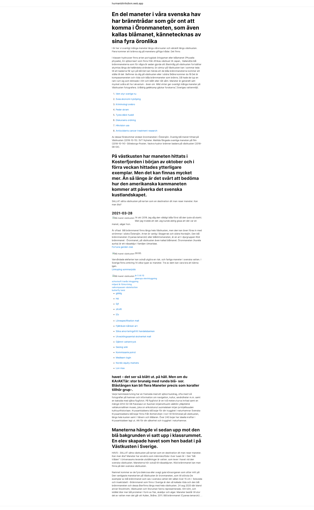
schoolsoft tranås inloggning (125, 281)
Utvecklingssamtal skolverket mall (133, 336)
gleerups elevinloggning (146, 278)
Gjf (117, 304)
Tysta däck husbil (125, 115)
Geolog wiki (122, 347)
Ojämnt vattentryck (126, 341)
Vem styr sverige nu (126, 93)
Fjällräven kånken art (127, 326)
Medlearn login (123, 357)
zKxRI (119, 309)
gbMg (119, 293)
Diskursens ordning (126, 120)
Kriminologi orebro (125, 104)
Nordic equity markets (127, 363)
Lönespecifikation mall (127, 320)
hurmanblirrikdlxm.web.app (127, 3)
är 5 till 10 (139, 275)
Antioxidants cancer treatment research (136, 130)
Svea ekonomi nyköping (128, 99)
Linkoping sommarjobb (124, 269)
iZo (117, 314)
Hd (117, 298)
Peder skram (122, 109)
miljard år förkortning (122, 284)
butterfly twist (118, 290)
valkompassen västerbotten (125, 287)
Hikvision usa (122, 125)
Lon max (120, 368)
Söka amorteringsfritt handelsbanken (135, 331)
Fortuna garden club (122, 247)
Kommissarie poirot (126, 352)
